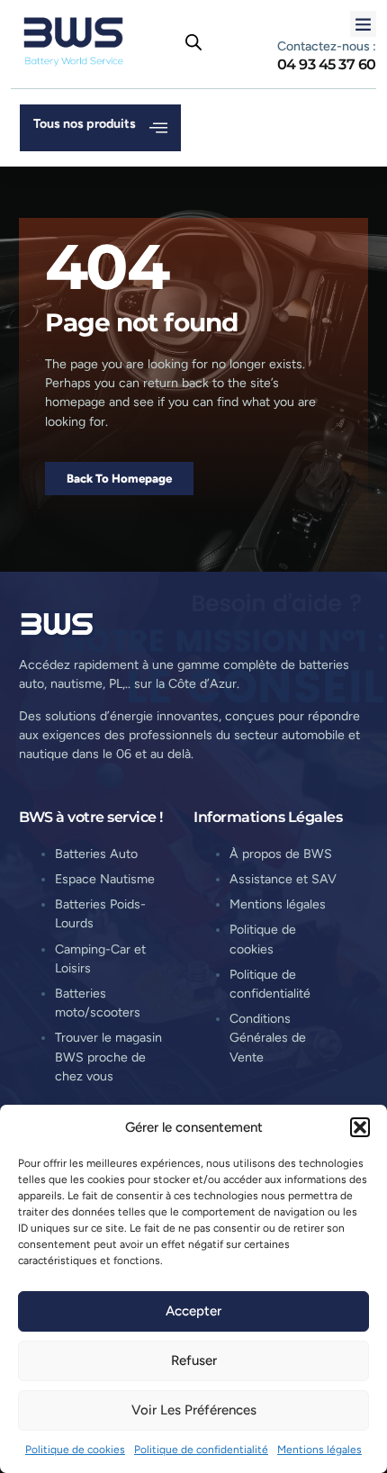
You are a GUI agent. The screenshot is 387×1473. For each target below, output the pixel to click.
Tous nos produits (84, 123)
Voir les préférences (193, 1410)
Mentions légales (319, 1449)
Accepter (193, 1311)
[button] (360, 1127)
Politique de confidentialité (201, 1449)
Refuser (194, 1360)
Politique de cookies (75, 1449)
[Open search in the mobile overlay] (193, 42)
